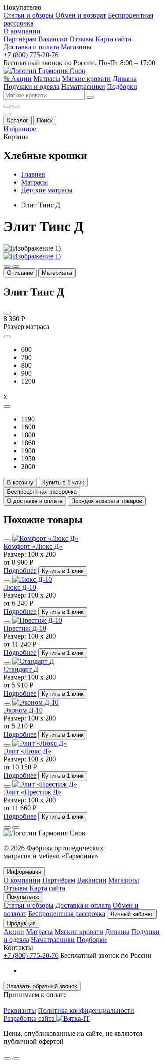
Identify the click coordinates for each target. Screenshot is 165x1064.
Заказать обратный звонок (42, 986)
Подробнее (20, 570)
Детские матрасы (47, 190)
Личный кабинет (131, 914)
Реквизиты (20, 1010)
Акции (14, 931)
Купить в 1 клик (63, 482)
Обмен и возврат (80, 15)
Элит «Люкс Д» (27, 751)
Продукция (21, 923)
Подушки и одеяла (31, 86)
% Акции (18, 78)
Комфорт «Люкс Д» (33, 546)
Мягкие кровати (86, 78)
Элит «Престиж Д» (32, 792)
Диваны (125, 78)
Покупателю (23, 897)
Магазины (76, 47)
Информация (24, 871)
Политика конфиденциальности (86, 1010)
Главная (33, 174)
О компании (22, 31)
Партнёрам (20, 39)
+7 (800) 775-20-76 (31, 55)
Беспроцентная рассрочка (66, 913)
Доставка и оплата (31, 47)
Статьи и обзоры (29, 15)
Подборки (122, 86)
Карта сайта (113, 39)
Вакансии (53, 39)
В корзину (20, 482)
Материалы (57, 273)
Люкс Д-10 (20, 587)
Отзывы (82, 39)
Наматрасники (83, 86)
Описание (20, 273)
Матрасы (46, 78)
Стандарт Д (21, 669)
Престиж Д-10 (25, 628)
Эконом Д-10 (23, 710)
